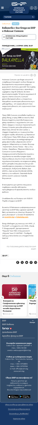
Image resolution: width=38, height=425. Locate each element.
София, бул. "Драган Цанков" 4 (19, 345)
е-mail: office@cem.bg (19, 369)
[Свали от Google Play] (24, 396)
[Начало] (19, 4)
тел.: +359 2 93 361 (19, 348)
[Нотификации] (31, 8)
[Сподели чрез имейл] (35, 262)
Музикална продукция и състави (16, 37)
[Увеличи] (31, 75)
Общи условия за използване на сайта (19, 404)
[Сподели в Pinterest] (31, 262)
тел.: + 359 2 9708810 (19, 364)
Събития (6, 24)
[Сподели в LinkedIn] (26, 262)
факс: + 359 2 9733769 (19, 366)
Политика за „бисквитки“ (19, 414)
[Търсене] (32, 17)
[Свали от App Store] (13, 396)
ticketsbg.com (22, 217)
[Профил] (35, 8)
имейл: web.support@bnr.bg (19, 350)
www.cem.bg (19, 371)
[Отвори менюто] (2, 7)
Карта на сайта (19, 419)
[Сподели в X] (22, 262)
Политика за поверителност (19, 409)
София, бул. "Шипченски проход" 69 (19, 360)
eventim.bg (9, 217)
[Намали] (35, 75)
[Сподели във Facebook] (17, 262)
